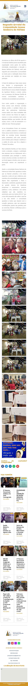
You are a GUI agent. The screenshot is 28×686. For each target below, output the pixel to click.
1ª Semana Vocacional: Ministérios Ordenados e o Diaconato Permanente (21, 563)
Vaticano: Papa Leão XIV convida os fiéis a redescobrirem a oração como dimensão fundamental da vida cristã (21, 602)
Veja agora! (6, 499)
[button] (2, 466)
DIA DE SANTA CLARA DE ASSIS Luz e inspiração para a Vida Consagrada (7, 564)
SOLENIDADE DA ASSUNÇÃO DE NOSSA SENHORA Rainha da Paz (21, 495)
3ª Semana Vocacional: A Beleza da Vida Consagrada (7, 493)
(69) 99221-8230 (14, 653)
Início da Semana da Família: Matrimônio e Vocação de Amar (20, 529)
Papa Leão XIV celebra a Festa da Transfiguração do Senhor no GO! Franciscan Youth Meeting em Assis (8, 602)
